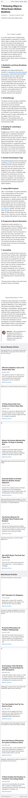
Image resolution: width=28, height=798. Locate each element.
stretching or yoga (6, 162)
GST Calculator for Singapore (12, 595)
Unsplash (19, 34)
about (25, 1)
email (26, 796)
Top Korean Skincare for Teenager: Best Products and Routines (12, 519)
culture (13, 1)
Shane (13, 34)
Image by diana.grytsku (11, 297)
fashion (17, 1)
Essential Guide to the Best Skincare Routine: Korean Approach (11, 481)
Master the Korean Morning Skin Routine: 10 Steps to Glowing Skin (13, 442)
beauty (21, 1)
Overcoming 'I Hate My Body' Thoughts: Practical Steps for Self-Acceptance (12, 668)
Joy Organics (5, 208)
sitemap (21, 796)
